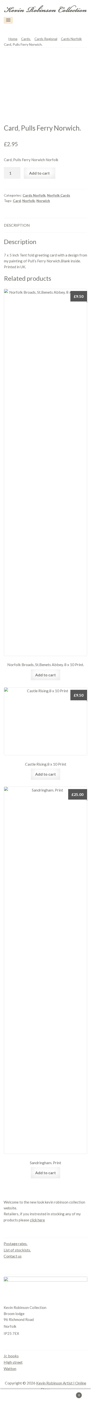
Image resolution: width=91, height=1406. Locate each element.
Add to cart (39, 173)
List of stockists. (17, 1250)
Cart (70, 1393)
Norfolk (28, 201)
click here (37, 1220)
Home (12, 39)
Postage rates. (15, 1243)
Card (17, 201)
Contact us (13, 1256)
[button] (8, 20)
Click (79, 20)
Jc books (11, 1355)
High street (13, 1362)
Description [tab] (17, 225)
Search (45, 1397)
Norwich (43, 201)
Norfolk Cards (58, 195)
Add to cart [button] (45, 674)
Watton (10, 1368)
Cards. (26, 39)
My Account (15, 1397)
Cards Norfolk (71, 39)
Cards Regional (45, 39)
